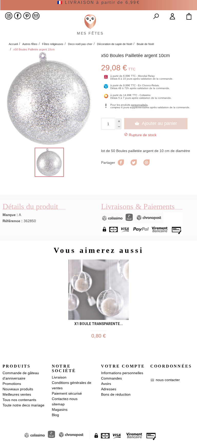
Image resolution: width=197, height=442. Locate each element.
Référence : (13, 221)
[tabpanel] (98, 301)
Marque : (10, 215)
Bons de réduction (116, 394)
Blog (55, 415)
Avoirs (106, 384)
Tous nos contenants (19, 400)
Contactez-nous (64, 399)
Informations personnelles (122, 373)
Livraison (59, 377)
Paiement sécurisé (67, 393)
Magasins (59, 409)
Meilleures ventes (17, 394)
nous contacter (168, 380)
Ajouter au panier (156, 123)
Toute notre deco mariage (23, 405)
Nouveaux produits (18, 389)
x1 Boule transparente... (98, 324)
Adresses (108, 389)
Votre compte (123, 366)
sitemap (58, 404)
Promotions (12, 384)
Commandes (111, 378)
